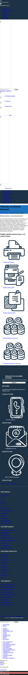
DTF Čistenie (4, 562)
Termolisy (3, 572)
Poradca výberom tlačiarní (8, 530)
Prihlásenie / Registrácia (8, 658)
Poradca (7, 213)
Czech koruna (6, 674)
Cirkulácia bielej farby (7, 605)
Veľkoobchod (4, 513)
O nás (2, 498)
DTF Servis (4, 565)
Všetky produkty (5, 518)
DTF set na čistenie (6, 602)
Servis (2, 505)
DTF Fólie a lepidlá (6, 560)
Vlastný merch (5, 508)
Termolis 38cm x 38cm (7, 589)
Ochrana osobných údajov (8, 540)
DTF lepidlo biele (5, 599)
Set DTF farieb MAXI (6, 597)
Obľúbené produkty (6, 521)
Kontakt (3, 515)
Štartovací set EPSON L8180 (8, 594)
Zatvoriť (2, 661)
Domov (2, 213)
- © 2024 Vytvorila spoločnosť (14, 616)
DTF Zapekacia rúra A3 (7, 592)
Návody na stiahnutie (6, 510)
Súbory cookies (5, 545)
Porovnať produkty (6, 523)
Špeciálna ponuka (5, 570)
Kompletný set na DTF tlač (8, 587)
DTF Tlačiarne (4, 554)
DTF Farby (3, 557)
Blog (2, 500)
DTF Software (4, 567)
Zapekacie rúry (5, 575)
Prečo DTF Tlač (5, 495)
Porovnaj (5, 656)
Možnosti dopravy (6, 532)
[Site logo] (5, 88)
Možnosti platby (5, 535)
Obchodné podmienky (7, 537)
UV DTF (3, 577)
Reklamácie (4, 543)
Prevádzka (3, 503)
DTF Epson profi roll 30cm (8, 584)
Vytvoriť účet (3, 669)
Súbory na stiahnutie (6, 548)
